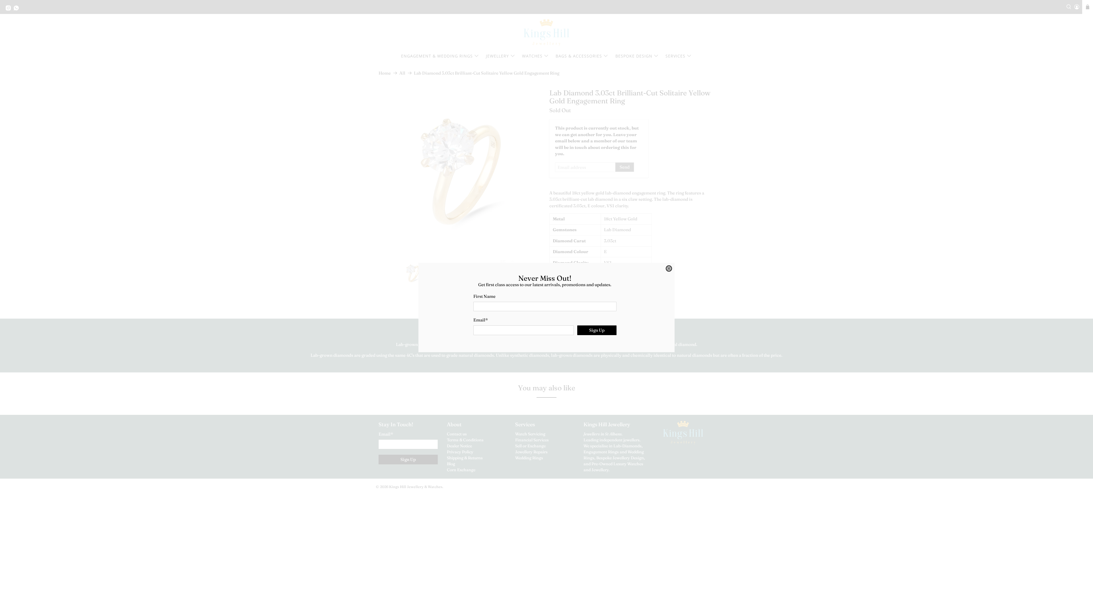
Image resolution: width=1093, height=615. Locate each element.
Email (480, 320)
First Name (484, 296)
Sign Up (597, 330)
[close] (669, 268)
